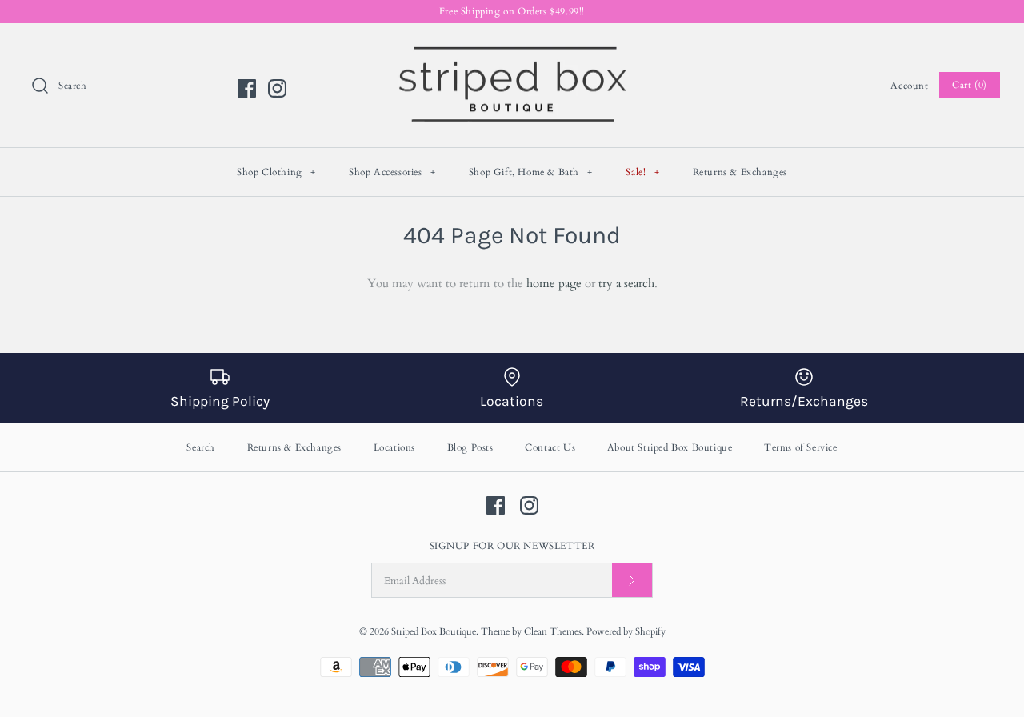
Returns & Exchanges (740, 172)
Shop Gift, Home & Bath (531, 172)
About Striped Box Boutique (670, 447)
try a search (626, 283)
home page (554, 283)
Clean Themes (553, 631)
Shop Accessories (392, 172)
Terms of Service (801, 447)
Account (909, 85)
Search (200, 447)
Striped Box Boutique (433, 631)
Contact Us (550, 447)
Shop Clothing (276, 172)
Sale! (642, 172)
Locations (394, 447)
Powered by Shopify (626, 631)
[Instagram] (277, 88)
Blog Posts (470, 447)
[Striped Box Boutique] (512, 49)
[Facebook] (247, 88)
